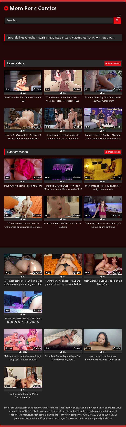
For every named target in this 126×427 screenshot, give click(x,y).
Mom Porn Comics (32, 8)
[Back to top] (115, 417)
